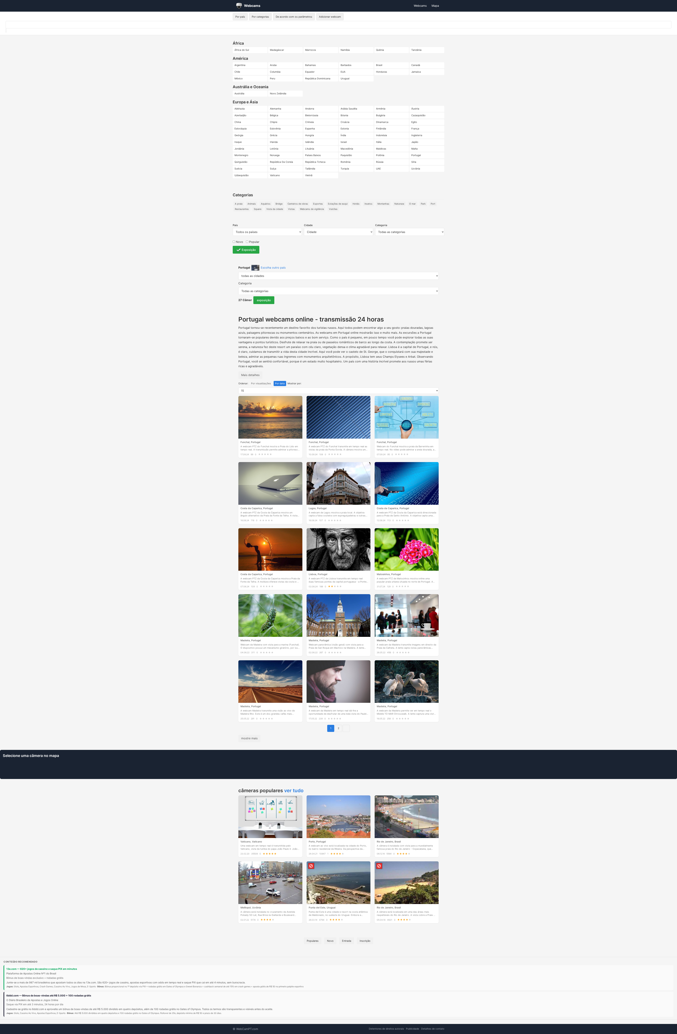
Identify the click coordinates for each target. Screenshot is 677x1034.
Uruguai (345, 78)
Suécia (238, 168)
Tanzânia (416, 49)
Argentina (239, 65)
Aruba (273, 65)
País (235, 225)
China (237, 122)
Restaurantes (242, 209)
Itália (379, 142)
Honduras (381, 71)
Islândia (309, 142)
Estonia (345, 128)
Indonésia (381, 135)
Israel (344, 142)
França (415, 128)
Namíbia (345, 49)
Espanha (310, 128)
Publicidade (412, 1028)
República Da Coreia (281, 161)
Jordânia (239, 148)
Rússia (379, 161)
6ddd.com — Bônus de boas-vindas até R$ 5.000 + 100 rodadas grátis (48, 995)
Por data (280, 383)
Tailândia (310, 168)
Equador (310, 71)
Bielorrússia (311, 115)
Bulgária (380, 115)
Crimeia (309, 122)
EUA (343, 71)
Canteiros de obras (298, 203)
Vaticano (275, 175)
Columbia (275, 71)
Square (257, 209)
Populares (313, 940)
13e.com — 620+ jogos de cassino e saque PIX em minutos (41, 968)
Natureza (399, 203)
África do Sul (241, 49)
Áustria (415, 108)
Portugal (416, 155)
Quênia (380, 49)
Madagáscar (277, 49)
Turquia (345, 168)
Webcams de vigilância (312, 209)
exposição (264, 300)
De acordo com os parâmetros (294, 16)
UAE (378, 168)
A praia (238, 203)
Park (423, 203)
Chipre (273, 122)
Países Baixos (313, 155)
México (238, 78)
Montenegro (241, 155)
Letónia (274, 148)
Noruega (275, 155)
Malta (414, 148)
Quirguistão (240, 161)
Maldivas (381, 148)
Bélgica (274, 115)
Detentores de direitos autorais (386, 1028)
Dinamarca (382, 122)
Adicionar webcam (330, 16)
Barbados (346, 65)
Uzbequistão (241, 175)
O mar (412, 203)
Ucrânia (415, 168)
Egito (414, 122)
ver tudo (294, 790)
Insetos (368, 203)
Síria (413, 161)
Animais (252, 203)
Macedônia (347, 148)
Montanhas (383, 203)
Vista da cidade (274, 209)
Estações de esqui (337, 203)
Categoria (381, 225)
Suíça (273, 168)
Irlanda (274, 142)
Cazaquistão (418, 115)
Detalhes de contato (432, 1028)
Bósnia (344, 115)
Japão (414, 142)
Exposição (249, 249)
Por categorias (260, 16)
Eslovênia (275, 128)
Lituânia (309, 148)
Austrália (239, 93)
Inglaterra (416, 135)
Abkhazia (239, 108)
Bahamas (310, 65)
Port (433, 203)
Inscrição (365, 940)
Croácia (345, 122)
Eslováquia (240, 128)
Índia (343, 135)
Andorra (309, 108)
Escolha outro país (273, 267)
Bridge (279, 203)
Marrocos (310, 49)
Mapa (435, 5)
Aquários (265, 203)
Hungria (309, 135)
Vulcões (333, 209)
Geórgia (238, 135)
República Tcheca (315, 161)
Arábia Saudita (349, 108)
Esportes (318, 203)
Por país (240, 16)
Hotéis (356, 203)
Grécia (273, 135)
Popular (253, 242)
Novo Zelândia (278, 93)
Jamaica (416, 71)
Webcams (420, 5)
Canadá (415, 65)
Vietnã (308, 175)
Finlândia (381, 128)
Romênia (345, 161)
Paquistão (346, 155)
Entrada (346, 940)
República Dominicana (317, 78)
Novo (239, 242)
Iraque (238, 142)
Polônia (380, 155)
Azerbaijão (240, 115)
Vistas (291, 209)
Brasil (379, 65)
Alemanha (275, 108)
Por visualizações (261, 383)
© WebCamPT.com (245, 1029)
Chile (237, 71)
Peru (272, 78)
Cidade (308, 225)
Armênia (380, 108)
